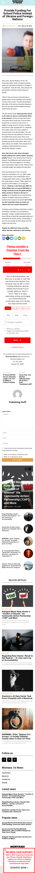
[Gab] (9, 760)
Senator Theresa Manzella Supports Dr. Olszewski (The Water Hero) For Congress (11, 565)
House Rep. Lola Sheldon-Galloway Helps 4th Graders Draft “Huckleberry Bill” (25, 379)
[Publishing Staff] (17, 394)
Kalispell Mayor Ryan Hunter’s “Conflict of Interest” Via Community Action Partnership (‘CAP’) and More (16, 492)
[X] (8, 238)
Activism (5, 653)
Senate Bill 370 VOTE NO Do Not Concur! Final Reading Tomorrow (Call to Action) (17, 824)
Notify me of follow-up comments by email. (16, 454)
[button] (3, 2)
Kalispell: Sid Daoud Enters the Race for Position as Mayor (17, 838)
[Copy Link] (23, 238)
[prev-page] (26, 469)
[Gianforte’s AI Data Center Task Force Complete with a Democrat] (28, 529)
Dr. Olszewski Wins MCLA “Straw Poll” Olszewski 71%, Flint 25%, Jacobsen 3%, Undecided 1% (11, 553)
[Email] (19, 238)
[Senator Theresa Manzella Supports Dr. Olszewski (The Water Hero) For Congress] (28, 565)
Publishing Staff (10, 26)
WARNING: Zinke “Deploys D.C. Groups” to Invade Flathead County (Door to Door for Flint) (11, 541)
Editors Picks (7, 609)
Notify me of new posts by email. (13, 457)
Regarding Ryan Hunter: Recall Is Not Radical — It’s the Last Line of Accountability (11, 516)
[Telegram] (11, 238)
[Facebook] (4, 238)
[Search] (32, 2)
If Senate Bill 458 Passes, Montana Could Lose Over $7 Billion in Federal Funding (9, 378)
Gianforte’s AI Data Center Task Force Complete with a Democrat (11, 528)
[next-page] (29, 469)
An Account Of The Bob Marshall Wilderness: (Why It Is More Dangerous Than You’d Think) (16, 830)
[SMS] (15, 238)
